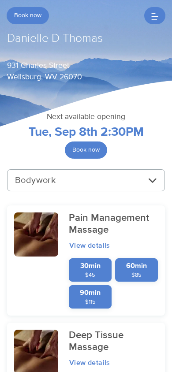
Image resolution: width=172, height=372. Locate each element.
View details (89, 245)
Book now (27, 15)
